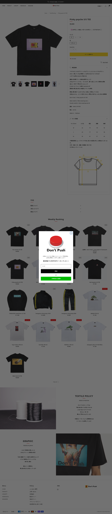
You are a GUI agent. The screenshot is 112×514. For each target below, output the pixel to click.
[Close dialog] (71, 233)
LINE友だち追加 (56, 278)
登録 (56, 271)
